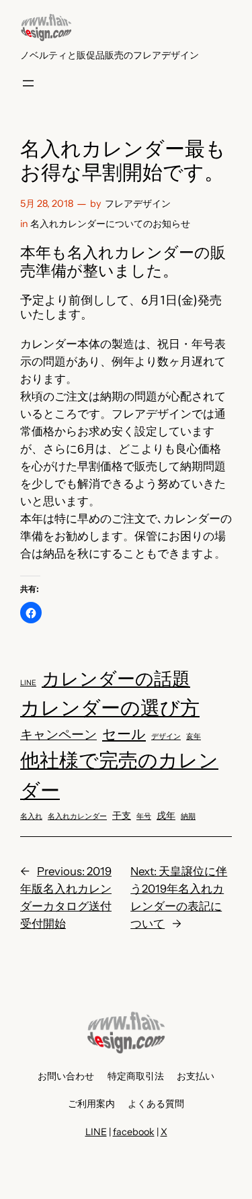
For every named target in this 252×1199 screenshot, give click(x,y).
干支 (121, 815)
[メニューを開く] (28, 83)
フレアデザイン (138, 203)
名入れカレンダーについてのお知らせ (110, 224)
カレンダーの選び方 (110, 707)
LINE (28, 682)
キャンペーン (58, 734)
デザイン (166, 736)
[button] (31, 612)
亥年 (193, 736)
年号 (143, 816)
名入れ (31, 816)
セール (124, 733)
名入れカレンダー (77, 816)
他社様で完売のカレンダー (119, 775)
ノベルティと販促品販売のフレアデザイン (109, 55)
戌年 (166, 815)
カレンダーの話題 (116, 679)
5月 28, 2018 (46, 203)
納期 (188, 816)
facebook (134, 1132)
